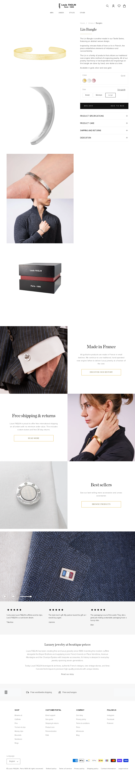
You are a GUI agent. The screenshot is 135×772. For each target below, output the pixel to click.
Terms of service (65, 769)
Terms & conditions (83, 723)
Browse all (18, 715)
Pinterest (110, 723)
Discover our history (101, 372)
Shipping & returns (52, 723)
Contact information (108, 769)
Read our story (67, 674)
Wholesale (80, 731)
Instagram (110, 715)
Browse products (101, 504)
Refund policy (51, 769)
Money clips (19, 731)
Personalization (51, 731)
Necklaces (18, 739)
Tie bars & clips (20, 727)
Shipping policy (92, 769)
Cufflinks (18, 719)
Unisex (91, 23)
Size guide (121, 90)
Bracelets (18, 735)
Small (88, 95)
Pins (16, 723)
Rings (17, 743)
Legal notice (123, 769)
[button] (107, 6)
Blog (77, 735)
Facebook (110, 719)
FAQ (47, 735)
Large (110, 95)
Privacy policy (81, 719)
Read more (33, 438)
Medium (100, 95)
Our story (79, 715)
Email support (50, 715)
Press (78, 727)
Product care (49, 727)
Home (82, 23)
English (12, 761)
